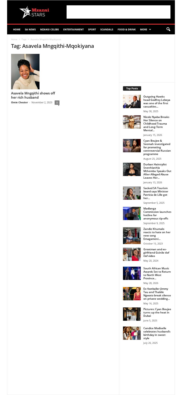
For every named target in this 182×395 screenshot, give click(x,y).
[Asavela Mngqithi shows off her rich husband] (35, 71)
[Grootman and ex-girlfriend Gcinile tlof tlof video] (132, 254)
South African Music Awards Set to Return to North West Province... (157, 273)
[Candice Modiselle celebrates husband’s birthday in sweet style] (132, 333)
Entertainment (73, 29)
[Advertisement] (118, 12)
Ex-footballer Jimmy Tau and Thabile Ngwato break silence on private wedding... (157, 294)
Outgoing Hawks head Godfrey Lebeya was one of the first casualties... (156, 101)
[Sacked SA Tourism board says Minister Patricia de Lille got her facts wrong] (132, 193)
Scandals (106, 29)
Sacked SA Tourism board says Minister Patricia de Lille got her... (155, 193)
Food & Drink (127, 29)
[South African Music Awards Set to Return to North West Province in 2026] (132, 273)
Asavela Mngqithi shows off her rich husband (33, 95)
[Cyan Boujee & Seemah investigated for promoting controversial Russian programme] (132, 145)
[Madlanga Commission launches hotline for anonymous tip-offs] (132, 213)
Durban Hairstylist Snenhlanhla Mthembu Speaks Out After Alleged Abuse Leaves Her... (157, 171)
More (143, 29)
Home (16, 29)
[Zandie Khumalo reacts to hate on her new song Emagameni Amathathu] (132, 235)
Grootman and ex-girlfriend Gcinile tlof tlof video (156, 252)
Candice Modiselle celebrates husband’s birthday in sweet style (156, 333)
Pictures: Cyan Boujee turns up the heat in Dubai (157, 312)
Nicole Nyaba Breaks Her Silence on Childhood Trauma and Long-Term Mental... (156, 123)
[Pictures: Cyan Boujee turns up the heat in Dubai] (132, 314)
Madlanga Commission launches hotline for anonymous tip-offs (157, 213)
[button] (168, 29)
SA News (30, 29)
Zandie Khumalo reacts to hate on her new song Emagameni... (156, 234)
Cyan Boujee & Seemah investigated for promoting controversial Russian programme (157, 147)
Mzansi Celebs (49, 29)
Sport (92, 29)
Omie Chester (19, 102)
